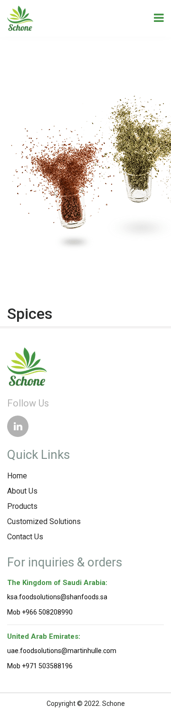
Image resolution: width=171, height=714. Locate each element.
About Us (22, 491)
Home (17, 475)
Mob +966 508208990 (40, 612)
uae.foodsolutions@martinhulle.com (61, 650)
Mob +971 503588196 (40, 666)
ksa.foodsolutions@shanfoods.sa (57, 597)
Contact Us (25, 536)
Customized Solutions (44, 521)
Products (22, 506)
